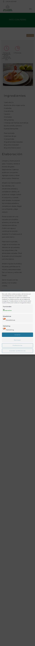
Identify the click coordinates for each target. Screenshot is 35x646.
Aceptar (18, 334)
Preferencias (17, 345)
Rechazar (17, 340)
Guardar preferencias (17, 350)
